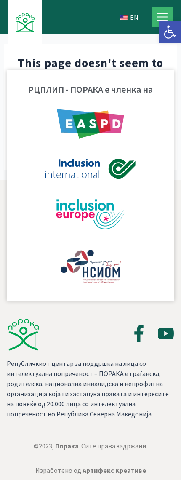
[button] (170, 32)
